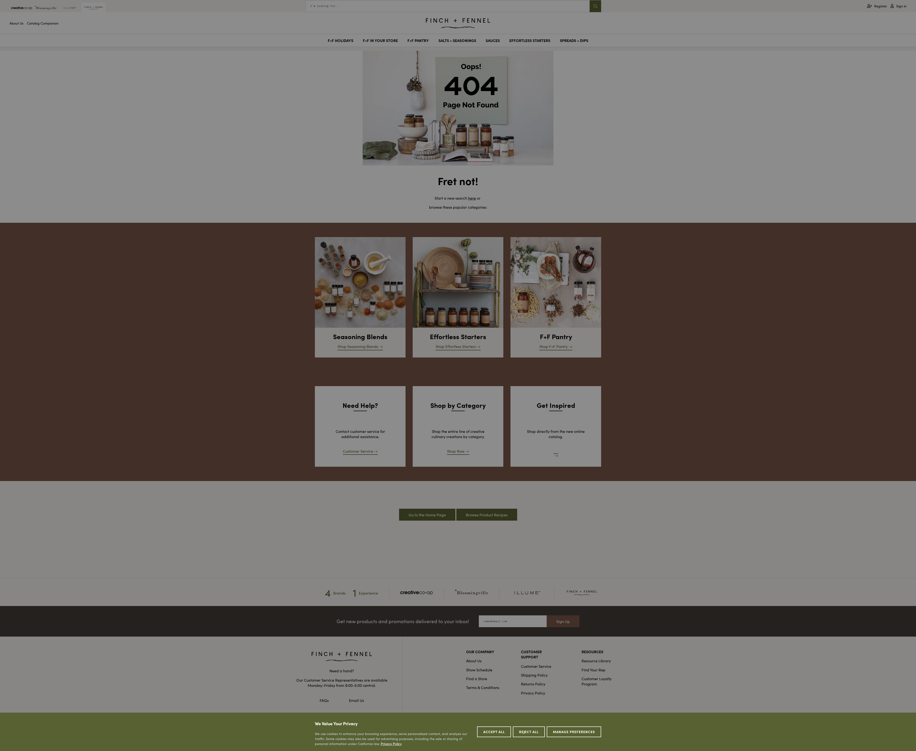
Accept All (494, 731)
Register (880, 6)
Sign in (901, 6)
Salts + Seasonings (457, 40)
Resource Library (596, 660)
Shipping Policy (534, 675)
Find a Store (476, 678)
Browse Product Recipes (487, 514)
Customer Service (358, 451)
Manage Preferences (574, 731)
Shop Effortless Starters (456, 346)
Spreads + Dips (574, 40)
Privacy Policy (533, 692)
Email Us (356, 700)
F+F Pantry (418, 40)
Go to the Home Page (427, 514)
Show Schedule (479, 669)
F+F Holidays (340, 40)
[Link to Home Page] (458, 22)
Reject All (529, 731)
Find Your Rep (593, 669)
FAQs (324, 700)
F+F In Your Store (380, 40)
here (472, 198)
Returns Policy (533, 683)
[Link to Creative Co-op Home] (342, 656)
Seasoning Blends (360, 336)
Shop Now (455, 451)
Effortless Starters (529, 40)
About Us (16, 23)
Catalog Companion (42, 23)
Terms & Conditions (482, 687)
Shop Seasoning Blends (358, 346)
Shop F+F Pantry (553, 346)
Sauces (493, 40)
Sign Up (563, 621)
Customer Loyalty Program (597, 681)
